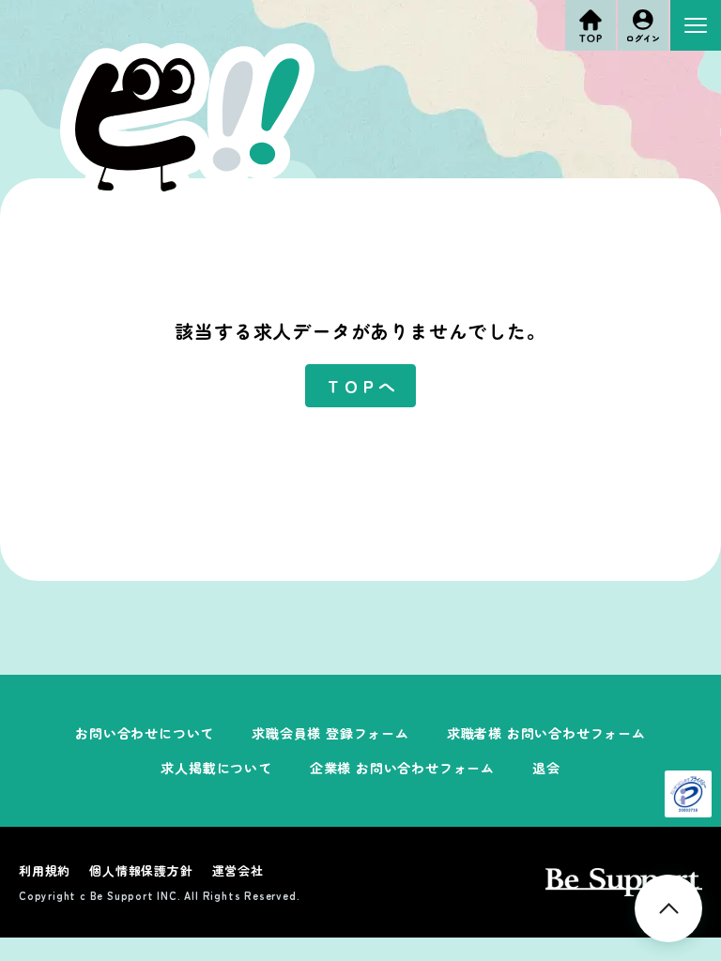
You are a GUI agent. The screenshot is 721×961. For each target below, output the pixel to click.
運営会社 (238, 870)
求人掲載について (216, 767)
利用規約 (44, 870)
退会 (546, 767)
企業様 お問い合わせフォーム (402, 767)
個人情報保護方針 (140, 870)
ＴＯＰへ (360, 386)
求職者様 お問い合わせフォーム (546, 733)
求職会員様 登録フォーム (330, 733)
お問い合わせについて (144, 733)
